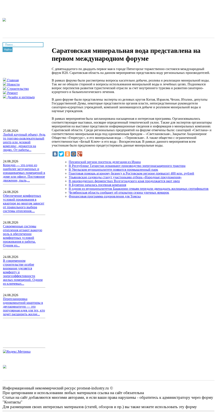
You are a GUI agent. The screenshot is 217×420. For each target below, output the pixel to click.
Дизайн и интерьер (20, 97)
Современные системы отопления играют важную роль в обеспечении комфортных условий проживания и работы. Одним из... (22, 235)
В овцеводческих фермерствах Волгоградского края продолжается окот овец (124, 181)
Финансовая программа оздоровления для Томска (105, 196)
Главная (12, 80)
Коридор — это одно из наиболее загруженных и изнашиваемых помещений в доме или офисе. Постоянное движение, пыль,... (24, 172)
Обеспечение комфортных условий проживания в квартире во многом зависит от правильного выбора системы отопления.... (23, 203)
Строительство (17, 88)
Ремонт (12, 93)
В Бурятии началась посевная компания (97, 185)
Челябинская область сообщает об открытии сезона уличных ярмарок (119, 192)
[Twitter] (61, 153)
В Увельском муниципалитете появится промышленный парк (113, 169)
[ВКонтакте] (55, 153)
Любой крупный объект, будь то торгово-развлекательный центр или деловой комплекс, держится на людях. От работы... (24, 142)
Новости (13, 84)
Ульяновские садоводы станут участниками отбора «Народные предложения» (125, 177)
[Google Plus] (79, 153)
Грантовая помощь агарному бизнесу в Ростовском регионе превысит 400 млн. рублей (131, 173)
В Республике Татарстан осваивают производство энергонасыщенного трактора (127, 166)
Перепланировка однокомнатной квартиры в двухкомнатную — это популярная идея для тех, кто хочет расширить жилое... (24, 306)
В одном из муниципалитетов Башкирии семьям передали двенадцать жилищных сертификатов (139, 188)
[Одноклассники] (67, 153)
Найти (8, 49)
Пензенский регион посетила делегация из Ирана (105, 162)
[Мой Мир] (73, 153)
